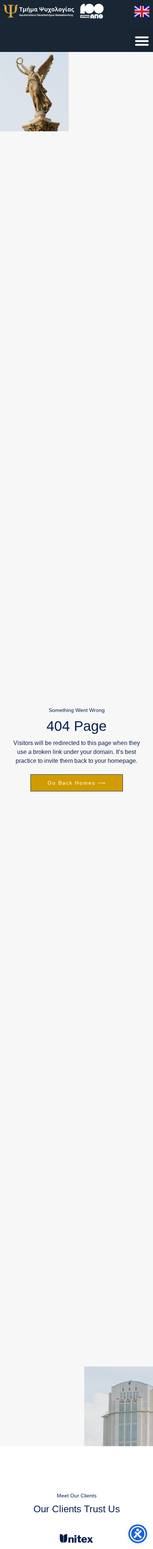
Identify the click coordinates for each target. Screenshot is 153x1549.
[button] (142, 41)
